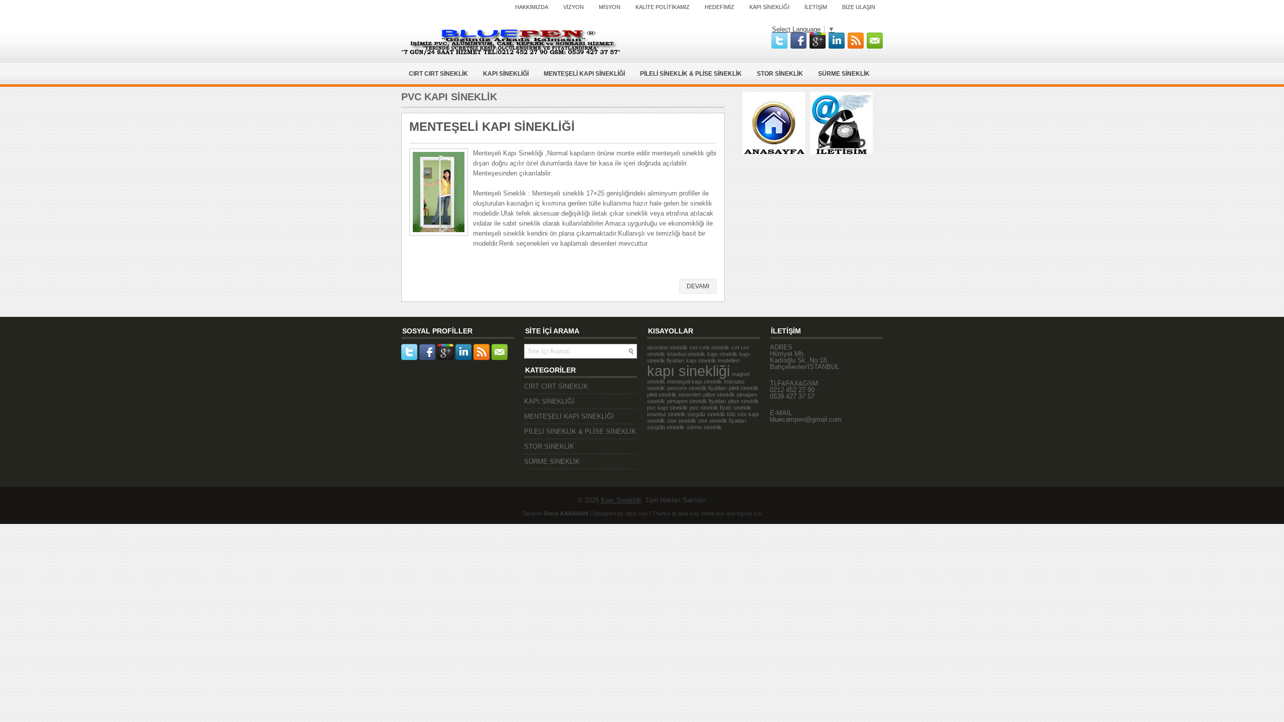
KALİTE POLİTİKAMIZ (662, 7)
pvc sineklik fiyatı (710, 408)
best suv (637, 513)
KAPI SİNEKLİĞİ (769, 7)
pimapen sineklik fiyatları (696, 401)
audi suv (688, 513)
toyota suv (749, 513)
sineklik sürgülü (686, 414)
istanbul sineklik (686, 354)
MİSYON (609, 7)
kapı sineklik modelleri (712, 360)
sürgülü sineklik (666, 427)
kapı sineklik (722, 354)
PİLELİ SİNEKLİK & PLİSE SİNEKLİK (691, 73)
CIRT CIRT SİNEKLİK (438, 73)
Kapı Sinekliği (621, 500)
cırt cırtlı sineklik (709, 347)
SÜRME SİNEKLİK (844, 73)
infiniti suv (713, 513)
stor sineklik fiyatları (722, 421)
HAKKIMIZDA (531, 7)
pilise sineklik (719, 395)
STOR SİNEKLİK (780, 73)
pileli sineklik (743, 388)
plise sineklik (743, 401)
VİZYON (573, 7)
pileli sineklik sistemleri (674, 395)
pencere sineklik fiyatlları (697, 388)
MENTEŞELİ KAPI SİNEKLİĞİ (584, 73)
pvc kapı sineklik (667, 408)
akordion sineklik (667, 347)
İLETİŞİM (816, 7)
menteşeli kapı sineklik (694, 382)
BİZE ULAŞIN (858, 7)
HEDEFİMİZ (719, 7)
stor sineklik (681, 421)
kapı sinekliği (688, 371)
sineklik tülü (721, 414)
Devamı (698, 286)
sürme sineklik (704, 427)
